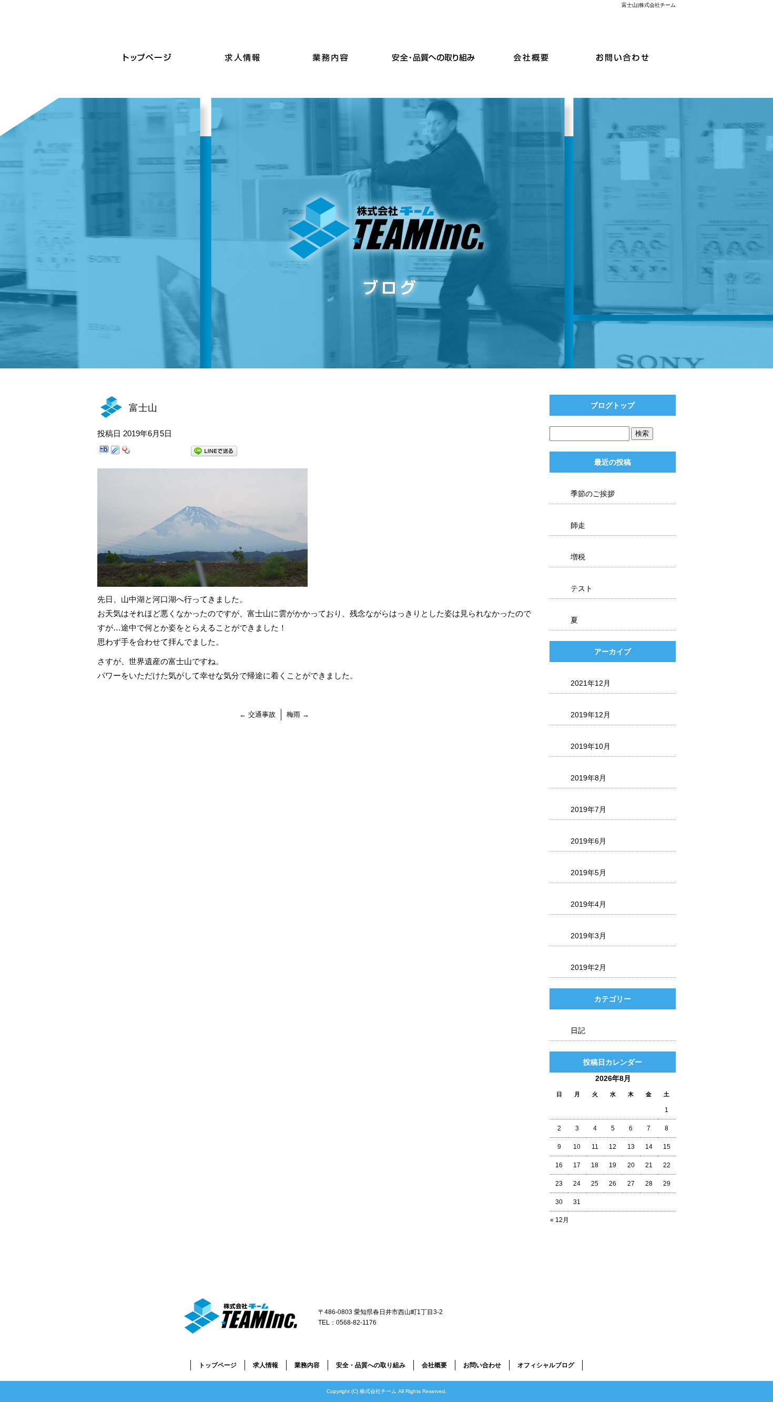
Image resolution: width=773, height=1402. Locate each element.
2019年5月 (588, 872)
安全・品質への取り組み (435, 56)
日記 (578, 1030)
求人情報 (242, 56)
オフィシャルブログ (545, 1365)
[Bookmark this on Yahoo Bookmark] (126, 452)
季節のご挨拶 (593, 493)
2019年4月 (588, 904)
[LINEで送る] (214, 452)
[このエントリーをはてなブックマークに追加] (104, 452)
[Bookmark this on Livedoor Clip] (115, 452)
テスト (582, 588)
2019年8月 (588, 778)
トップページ (145, 56)
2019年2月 (588, 967)
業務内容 (338, 56)
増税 (578, 557)
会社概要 (531, 56)
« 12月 (559, 1220)
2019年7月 (588, 809)
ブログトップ (613, 405)
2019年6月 (588, 841)
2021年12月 (591, 683)
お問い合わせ (627, 56)
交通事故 (257, 714)
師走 (578, 525)
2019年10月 (591, 746)
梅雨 (298, 714)
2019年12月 (591, 714)
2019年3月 (588, 936)
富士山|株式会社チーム (649, 5)
